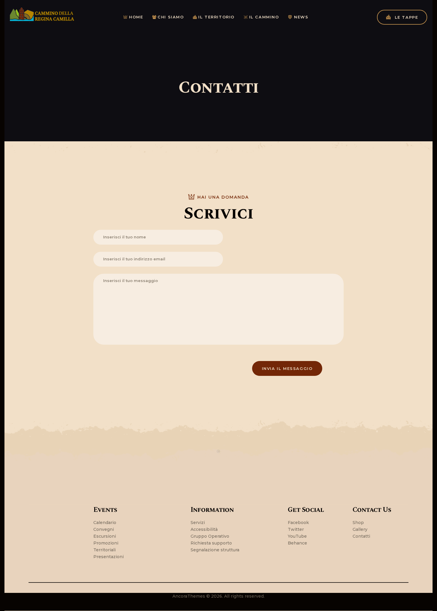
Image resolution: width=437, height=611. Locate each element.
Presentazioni (108, 556)
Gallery (360, 529)
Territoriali (104, 550)
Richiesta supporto (211, 543)
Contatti (361, 536)
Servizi (198, 522)
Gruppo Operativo (210, 536)
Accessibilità (204, 529)
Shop (358, 522)
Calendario (104, 522)
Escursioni (104, 536)
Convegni (103, 529)
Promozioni (105, 543)
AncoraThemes (188, 596)
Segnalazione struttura (215, 550)
